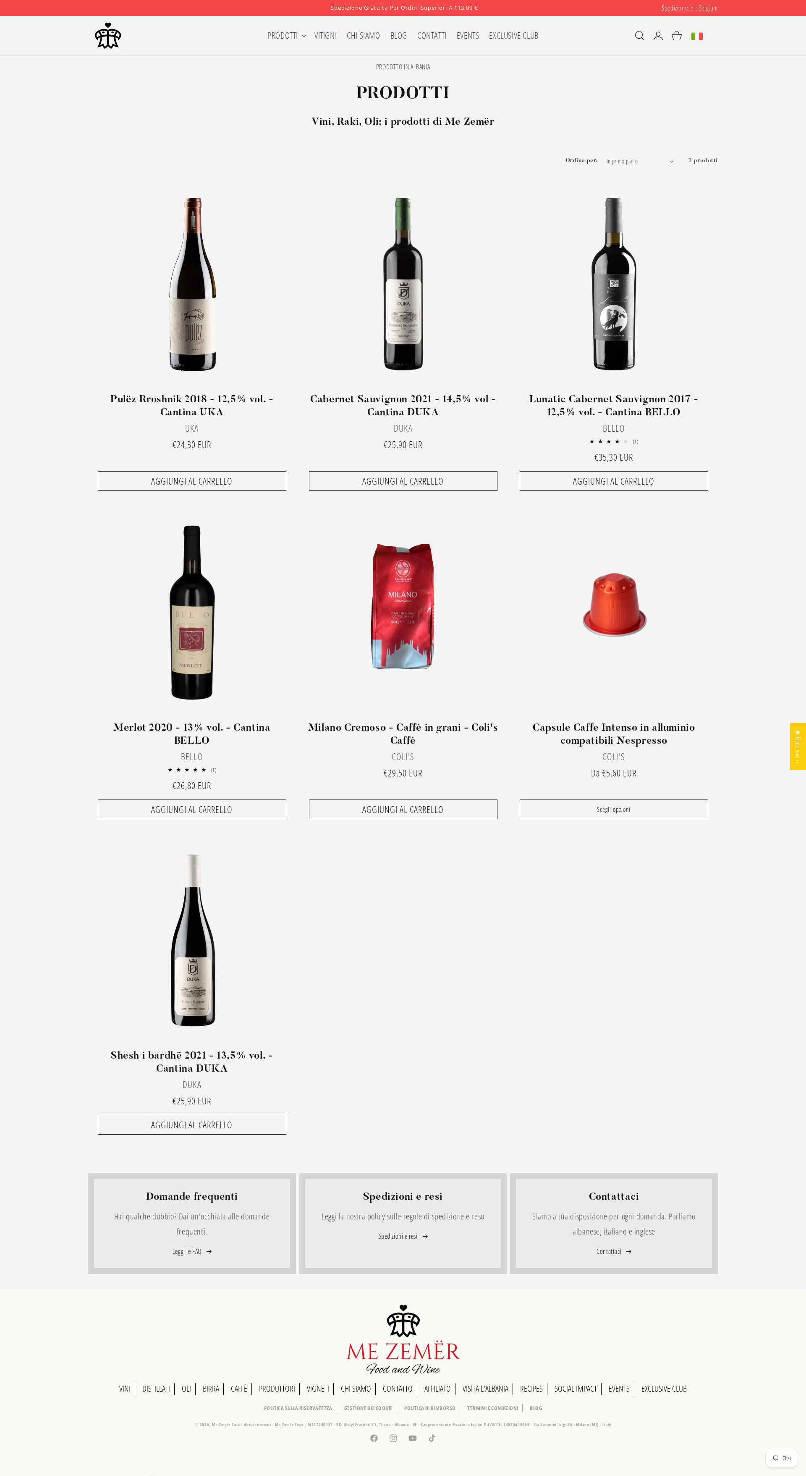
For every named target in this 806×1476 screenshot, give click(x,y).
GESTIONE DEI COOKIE (368, 1408)
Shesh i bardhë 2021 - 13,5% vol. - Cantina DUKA (192, 1062)
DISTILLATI (156, 1388)
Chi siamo (356, 1388)
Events (619, 1388)
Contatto (398, 1388)
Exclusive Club (664, 1388)
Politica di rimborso (429, 1408)
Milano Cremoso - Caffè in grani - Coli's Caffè (403, 734)
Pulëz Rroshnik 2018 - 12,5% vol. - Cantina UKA (191, 406)
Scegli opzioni (614, 809)
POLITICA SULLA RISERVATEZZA (298, 1408)
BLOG (536, 1408)
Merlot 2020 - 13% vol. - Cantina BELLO (191, 734)
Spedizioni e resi (399, 1236)
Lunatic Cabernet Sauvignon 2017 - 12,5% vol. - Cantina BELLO (614, 406)
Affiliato (437, 1388)
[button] (285, 35)
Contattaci (610, 1251)
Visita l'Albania (485, 1388)
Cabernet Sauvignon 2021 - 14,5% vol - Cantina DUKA (403, 406)
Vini (125, 1388)
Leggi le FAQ (188, 1251)
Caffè (239, 1388)
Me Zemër (222, 1424)
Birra (211, 1388)
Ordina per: (581, 161)
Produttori (277, 1388)
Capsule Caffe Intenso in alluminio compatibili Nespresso (614, 734)
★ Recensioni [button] (798, 746)
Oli (186, 1388)
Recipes (531, 1388)
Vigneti (318, 1388)
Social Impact (576, 1388)
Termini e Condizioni (492, 1408)
